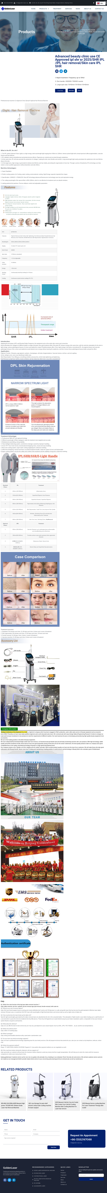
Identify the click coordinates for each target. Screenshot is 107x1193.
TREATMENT (57, 9)
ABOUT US (87, 9)
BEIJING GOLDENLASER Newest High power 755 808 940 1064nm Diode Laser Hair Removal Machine (13, 1105)
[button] (57, 71)
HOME (33, 9)
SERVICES (68, 9)
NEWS (78, 9)
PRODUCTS (43, 9)
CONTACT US (99, 9)
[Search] (105, 3)
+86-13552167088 (81, 1139)
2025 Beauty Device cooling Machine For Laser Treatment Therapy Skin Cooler (93, 1105)
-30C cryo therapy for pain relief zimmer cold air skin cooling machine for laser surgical (39, 1105)
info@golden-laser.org (76, 1142)
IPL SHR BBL (91, 30)
